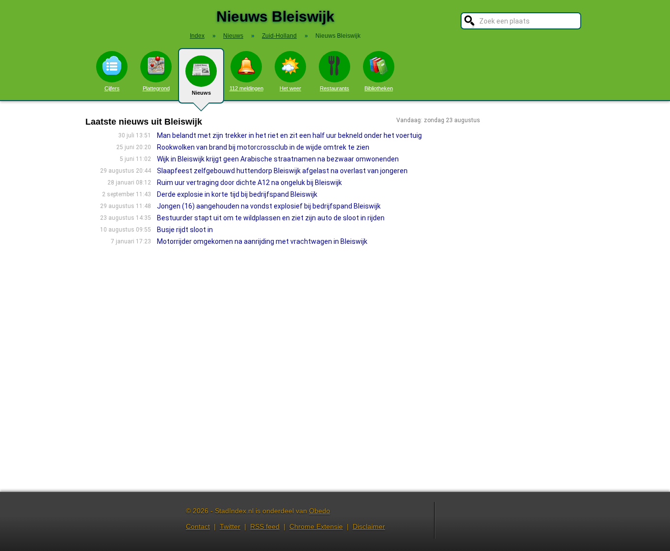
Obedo (319, 511)
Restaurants (334, 88)
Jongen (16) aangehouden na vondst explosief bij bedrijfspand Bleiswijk (269, 206)
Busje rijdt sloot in (185, 230)
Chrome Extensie (316, 526)
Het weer (290, 88)
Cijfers (112, 88)
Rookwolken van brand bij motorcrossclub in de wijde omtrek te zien (263, 147)
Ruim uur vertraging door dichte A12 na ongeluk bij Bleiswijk (249, 182)
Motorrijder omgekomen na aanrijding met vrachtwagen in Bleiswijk (262, 241)
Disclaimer (369, 526)
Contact (198, 526)
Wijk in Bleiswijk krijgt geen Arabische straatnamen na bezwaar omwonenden (278, 159)
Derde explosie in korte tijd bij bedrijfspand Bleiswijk (237, 194)
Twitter (230, 526)
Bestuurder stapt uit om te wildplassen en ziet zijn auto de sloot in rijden (271, 218)
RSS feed (265, 526)
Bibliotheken (378, 88)
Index (197, 35)
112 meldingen (246, 88)
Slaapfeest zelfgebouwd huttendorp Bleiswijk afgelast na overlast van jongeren (282, 171)
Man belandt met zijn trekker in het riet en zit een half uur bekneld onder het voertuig (289, 135)
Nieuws (201, 93)
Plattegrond (156, 88)
